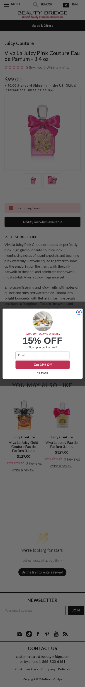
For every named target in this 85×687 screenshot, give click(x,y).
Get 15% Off (42, 364)
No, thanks (43, 372)
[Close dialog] (78, 312)
